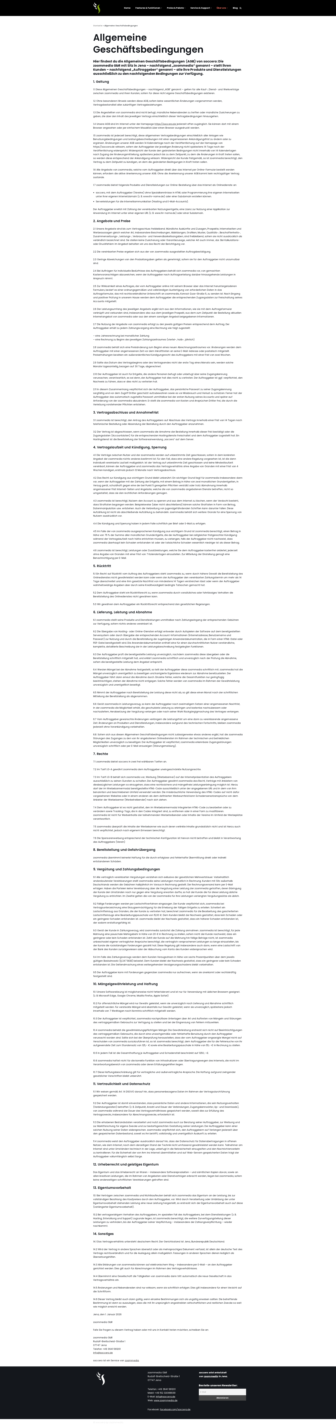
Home (127, 8)
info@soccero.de (103, 1352)
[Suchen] (241, 8)
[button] (161, 8)
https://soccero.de (165, 124)
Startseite (97, 25)
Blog (235, 8)
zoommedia (132, 1360)
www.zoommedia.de (165, 1400)
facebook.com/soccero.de (175, 1409)
